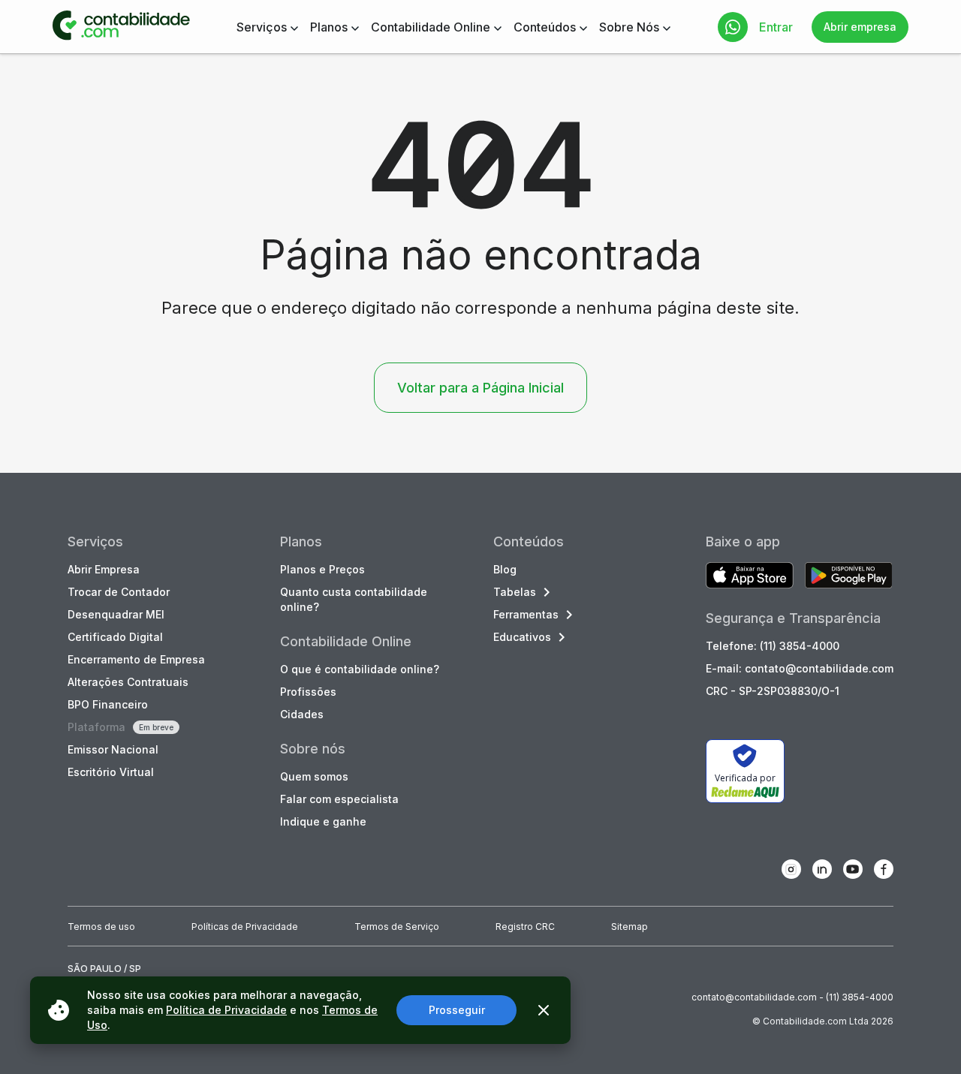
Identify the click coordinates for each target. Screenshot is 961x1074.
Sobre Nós (629, 27)
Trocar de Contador (119, 591)
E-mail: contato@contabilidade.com (799, 668)
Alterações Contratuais (128, 681)
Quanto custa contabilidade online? (353, 599)
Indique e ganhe (323, 821)
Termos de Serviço (396, 926)
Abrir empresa (860, 26)
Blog (505, 569)
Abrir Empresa (104, 569)
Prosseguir (457, 1009)
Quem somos (314, 776)
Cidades (302, 714)
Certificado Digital (115, 636)
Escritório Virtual (111, 772)
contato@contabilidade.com (754, 997)
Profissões (308, 691)
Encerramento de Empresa (136, 659)
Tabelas (514, 591)
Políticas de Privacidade (244, 926)
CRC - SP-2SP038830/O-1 (772, 690)
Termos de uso (101, 926)
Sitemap (629, 926)
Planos (329, 27)
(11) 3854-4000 (859, 997)
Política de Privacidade (226, 1009)
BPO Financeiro (108, 704)
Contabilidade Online (430, 27)
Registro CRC (525, 926)
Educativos (522, 636)
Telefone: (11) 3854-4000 (772, 645)
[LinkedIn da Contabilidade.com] (822, 869)
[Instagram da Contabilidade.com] (791, 869)
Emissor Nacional (113, 749)
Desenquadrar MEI (116, 614)
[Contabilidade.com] (121, 27)
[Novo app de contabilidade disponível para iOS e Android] (750, 576)
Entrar (776, 27)
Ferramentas (526, 614)
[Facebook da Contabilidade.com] (883, 869)
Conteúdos (545, 27)
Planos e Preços (322, 569)
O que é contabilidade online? (359, 669)
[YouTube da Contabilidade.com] (853, 869)
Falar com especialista (339, 799)
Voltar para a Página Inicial (480, 388)
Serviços (261, 27)
